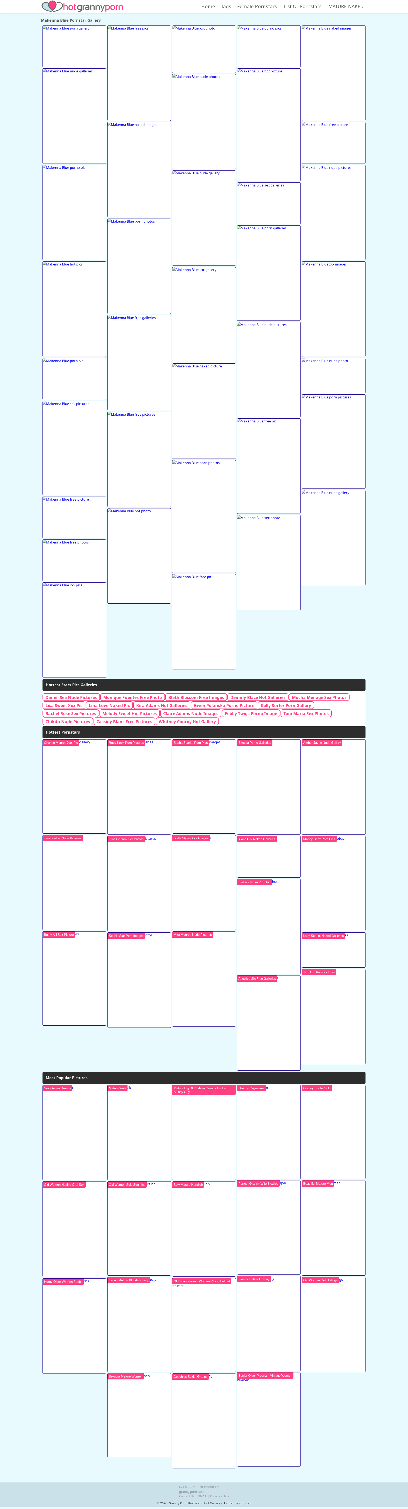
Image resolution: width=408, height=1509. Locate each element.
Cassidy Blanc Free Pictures (124, 721)
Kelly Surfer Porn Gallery (286, 705)
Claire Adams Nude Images (190, 713)
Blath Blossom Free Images (196, 697)
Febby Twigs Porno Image (251, 713)
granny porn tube (191, 1492)
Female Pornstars (257, 6)
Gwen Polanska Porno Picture (224, 705)
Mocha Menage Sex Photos (319, 697)
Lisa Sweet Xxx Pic (63, 705)
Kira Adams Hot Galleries (161, 705)
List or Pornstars (303, 6)
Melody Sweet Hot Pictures (129, 713)
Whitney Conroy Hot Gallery (187, 721)
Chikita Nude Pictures (67, 721)
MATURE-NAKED (346, 6)
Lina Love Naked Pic (109, 705)
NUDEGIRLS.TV (210, 1487)
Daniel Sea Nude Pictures (71, 697)
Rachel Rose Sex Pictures (70, 713)
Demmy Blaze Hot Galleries (258, 697)
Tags (226, 6)
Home (208, 6)
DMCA (202, 1496)
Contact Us (186, 1496)
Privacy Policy (219, 1496)
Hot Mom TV (187, 1487)
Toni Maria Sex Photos (306, 713)
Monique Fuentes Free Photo (132, 697)
